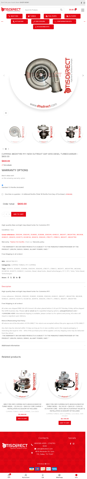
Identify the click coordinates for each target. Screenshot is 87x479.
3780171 (46, 268)
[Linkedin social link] (16, 277)
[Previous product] (3, 149)
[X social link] (11, 277)
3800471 (60, 268)
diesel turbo (41, 271)
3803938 (77, 268)
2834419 (10, 268)
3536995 (17, 268)
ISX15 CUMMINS (24, 411)
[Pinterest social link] (13, 277)
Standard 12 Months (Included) (13, 187)
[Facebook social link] (81, 3)
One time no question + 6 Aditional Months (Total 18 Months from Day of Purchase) (35, 194)
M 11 (64, 271)
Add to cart (18, 214)
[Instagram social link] (84, 3)
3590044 (31, 268)
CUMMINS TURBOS (18, 265)
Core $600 (35, 411)
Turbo (72, 271)
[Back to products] (5, 149)
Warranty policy (38, 242)
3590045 (39, 268)
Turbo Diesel (79, 271)
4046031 (20, 271)
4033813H (5, 271)
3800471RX (69, 268)
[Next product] (8, 149)
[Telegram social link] (19, 277)
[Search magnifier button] (61, 9)
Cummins (28, 271)
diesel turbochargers (54, 271)
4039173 (13, 271)
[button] (4, 75)
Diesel (34, 271)
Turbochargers (7, 273)
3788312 (53, 268)
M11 (68, 271)
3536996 (24, 268)
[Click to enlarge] (5, 113)
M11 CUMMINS (31, 265)
